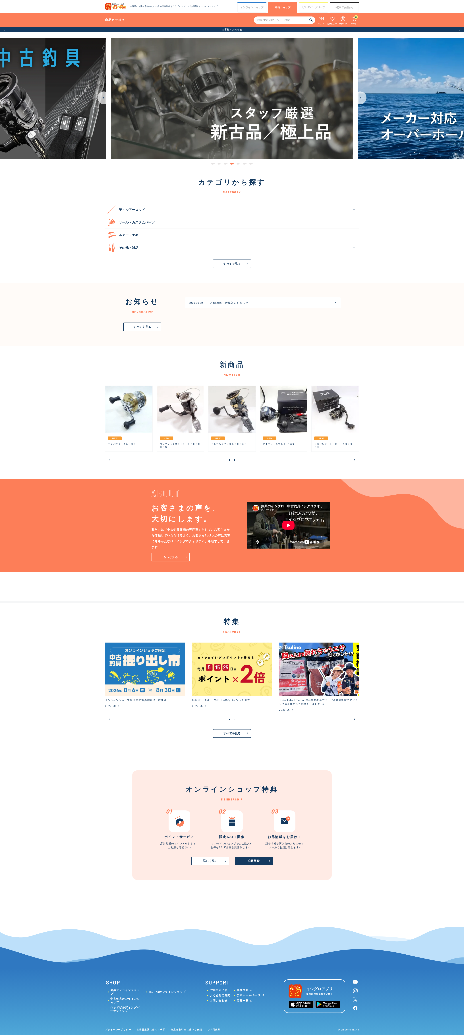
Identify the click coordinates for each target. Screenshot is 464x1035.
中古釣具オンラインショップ (125, 1000)
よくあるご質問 (220, 995)
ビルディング (313, 7)
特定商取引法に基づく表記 (186, 1029)
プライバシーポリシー (118, 1029)
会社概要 (242, 990)
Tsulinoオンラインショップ (167, 991)
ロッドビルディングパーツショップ (125, 1009)
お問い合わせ (218, 1000)
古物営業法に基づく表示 (151, 1029)
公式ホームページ (248, 995)
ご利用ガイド (218, 990)
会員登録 (254, 860)
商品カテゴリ (115, 19)
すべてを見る (232, 263)
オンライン (252, 7)
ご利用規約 (214, 1029)
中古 (282, 7)
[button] (4, 29)
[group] (232, 98)
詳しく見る (210, 860)
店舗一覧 (242, 1000)
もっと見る (170, 557)
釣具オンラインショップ (125, 991)
